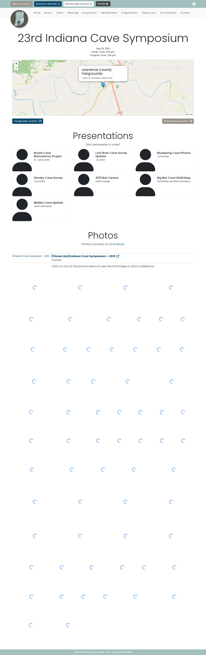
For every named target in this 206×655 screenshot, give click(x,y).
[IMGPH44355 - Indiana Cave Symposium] (34, 536)
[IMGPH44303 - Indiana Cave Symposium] (119, 440)
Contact (185, 12)
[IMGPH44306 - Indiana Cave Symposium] (140, 440)
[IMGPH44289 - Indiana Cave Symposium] (140, 412)
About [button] (47, 12)
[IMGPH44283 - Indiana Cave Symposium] (31, 412)
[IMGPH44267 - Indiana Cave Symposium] (183, 319)
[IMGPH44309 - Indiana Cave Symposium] (183, 440)
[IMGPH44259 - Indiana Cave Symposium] (31, 319)
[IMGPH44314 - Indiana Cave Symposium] (103, 469)
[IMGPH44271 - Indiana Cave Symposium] (88, 349)
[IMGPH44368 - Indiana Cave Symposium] (61, 567)
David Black (116, 244)
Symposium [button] (89, 12)
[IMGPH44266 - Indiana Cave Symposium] (161, 319)
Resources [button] (148, 12)
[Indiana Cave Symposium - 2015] (30, 256)
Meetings (73, 12)
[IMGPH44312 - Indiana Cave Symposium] (72, 469)
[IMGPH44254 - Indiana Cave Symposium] (80, 287)
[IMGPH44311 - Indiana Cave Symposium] (32, 469)
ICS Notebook (168, 12)
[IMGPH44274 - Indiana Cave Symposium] (158, 349)
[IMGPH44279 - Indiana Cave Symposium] (68, 381)
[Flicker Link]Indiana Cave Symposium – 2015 (83, 256)
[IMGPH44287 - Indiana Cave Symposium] (98, 412)
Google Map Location (26, 121)
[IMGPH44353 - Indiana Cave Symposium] (125, 501)
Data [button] (59, 12)
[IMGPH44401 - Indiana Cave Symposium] (30, 625)
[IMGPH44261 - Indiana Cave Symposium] (109, 319)
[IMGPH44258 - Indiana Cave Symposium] (171, 287)
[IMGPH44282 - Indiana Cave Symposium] (172, 381)
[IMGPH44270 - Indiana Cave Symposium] (65, 349)
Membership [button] (108, 12)
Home (37, 12)
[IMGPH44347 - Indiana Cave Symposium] (80, 501)
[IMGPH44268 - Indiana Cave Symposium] (32, 349)
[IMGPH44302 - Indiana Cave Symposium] (98, 440)
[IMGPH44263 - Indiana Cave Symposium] (139, 319)
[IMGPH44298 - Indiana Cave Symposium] (31, 440)
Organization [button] (129, 12)
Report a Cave (20, 3)
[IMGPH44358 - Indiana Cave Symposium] (80, 536)
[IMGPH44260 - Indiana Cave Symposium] (70, 319)
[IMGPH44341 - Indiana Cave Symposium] (134, 469)
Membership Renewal (77, 3)
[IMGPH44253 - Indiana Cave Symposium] (34, 287)
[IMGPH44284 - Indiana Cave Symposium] (68, 412)
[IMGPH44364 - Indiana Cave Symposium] (31, 567)
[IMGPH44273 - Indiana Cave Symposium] (135, 349)
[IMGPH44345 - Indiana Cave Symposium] (34, 501)
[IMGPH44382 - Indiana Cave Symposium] (31, 596)
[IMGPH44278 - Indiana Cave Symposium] (34, 381)
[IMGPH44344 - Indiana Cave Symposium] (174, 469)
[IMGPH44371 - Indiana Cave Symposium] (122, 567)
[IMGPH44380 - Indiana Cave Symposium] (174, 567)
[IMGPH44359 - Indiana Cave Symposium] (125, 536)
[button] (103, 85)
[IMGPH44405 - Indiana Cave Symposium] (68, 625)
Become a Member (46, 3)
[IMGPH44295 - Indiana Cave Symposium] (183, 412)
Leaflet (190, 114)
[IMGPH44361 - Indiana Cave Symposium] (171, 536)
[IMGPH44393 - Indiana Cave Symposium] (83, 596)
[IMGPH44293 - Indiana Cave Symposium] (162, 412)
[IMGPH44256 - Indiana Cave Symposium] (125, 287)
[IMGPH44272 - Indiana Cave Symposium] (112, 349)
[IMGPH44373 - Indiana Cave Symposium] (144, 567)
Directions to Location (176, 121)
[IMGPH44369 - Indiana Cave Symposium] (92, 567)
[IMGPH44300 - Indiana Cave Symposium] (68, 440)
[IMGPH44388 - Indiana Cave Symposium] (61, 596)
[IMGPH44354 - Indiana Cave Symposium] (171, 501)
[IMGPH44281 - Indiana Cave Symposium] (128, 381)
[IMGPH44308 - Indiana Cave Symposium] (162, 440)
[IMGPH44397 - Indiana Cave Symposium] (136, 596)
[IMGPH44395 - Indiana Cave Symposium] (105, 596)
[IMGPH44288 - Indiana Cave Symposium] (119, 412)
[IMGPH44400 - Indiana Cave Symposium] (174, 596)
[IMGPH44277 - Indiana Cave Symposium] (182, 349)
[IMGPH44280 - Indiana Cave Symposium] (93, 381)
